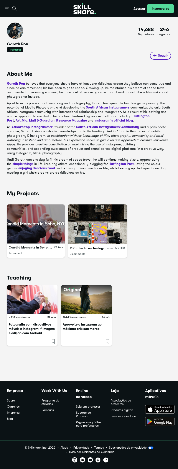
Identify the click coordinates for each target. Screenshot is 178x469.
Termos (99, 447)
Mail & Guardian (41, 120)
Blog (10, 418)
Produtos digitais (122, 410)
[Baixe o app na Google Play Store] (158, 422)
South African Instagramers (107, 107)
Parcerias (47, 410)
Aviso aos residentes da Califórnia (91, 452)
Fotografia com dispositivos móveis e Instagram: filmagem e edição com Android (32, 329)
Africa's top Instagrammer (32, 127)
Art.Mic (21, 120)
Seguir (163, 56)
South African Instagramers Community (107, 127)
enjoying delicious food (36, 168)
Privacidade (81, 447)
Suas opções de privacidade (128, 447)
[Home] (84, 8)
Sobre (11, 400)
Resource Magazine (71, 120)
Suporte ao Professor (83, 414)
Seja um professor (88, 406)
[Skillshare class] (32, 299)
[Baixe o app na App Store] (158, 410)
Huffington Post (121, 164)
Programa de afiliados (50, 402)
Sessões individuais (123, 416)
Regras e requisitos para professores (88, 424)
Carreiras (13, 406)
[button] (7, 9)
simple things (23, 164)
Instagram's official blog (113, 120)
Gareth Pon (16, 84)
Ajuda (64, 447)
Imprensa (13, 412)
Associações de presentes (121, 402)
